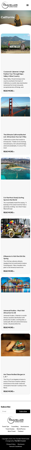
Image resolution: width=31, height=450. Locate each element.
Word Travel (12, 431)
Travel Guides (10, 429)
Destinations (25, 426)
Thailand (20, 431)
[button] (27, 5)
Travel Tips (5, 426)
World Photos (21, 429)
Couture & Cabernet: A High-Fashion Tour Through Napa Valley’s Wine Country (14, 74)
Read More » (9, 91)
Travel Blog (14, 426)
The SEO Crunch (20, 441)
